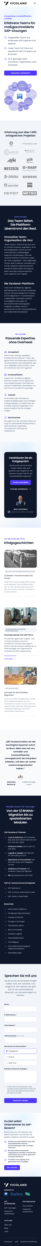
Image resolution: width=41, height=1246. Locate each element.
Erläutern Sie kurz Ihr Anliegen (16, 1069)
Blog (6, 1228)
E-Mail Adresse (10, 1015)
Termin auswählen (20, 482)
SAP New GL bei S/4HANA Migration (16, 693)
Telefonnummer (14, 1036)
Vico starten (12, 1167)
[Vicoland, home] (15, 3)
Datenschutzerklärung (28, 1242)
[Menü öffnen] (35, 3)
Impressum (8, 1242)
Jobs (6, 1231)
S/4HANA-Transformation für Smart (18, 576)
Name (7, 1004)
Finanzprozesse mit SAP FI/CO (18, 635)
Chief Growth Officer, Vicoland (22, 512)
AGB (16, 1242)
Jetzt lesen (8, 659)
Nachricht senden (20, 1100)
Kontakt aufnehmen (19, 489)
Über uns (8, 1225)
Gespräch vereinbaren (20, 73)
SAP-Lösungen (10, 1208)
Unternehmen (10, 1025)
